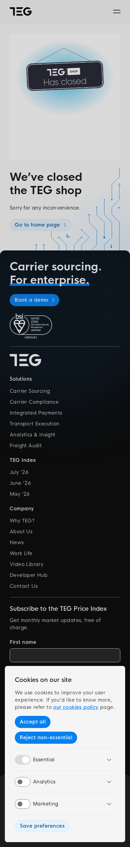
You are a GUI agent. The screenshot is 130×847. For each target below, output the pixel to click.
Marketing (45, 804)
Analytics (44, 782)
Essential (44, 759)
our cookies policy (75, 707)
